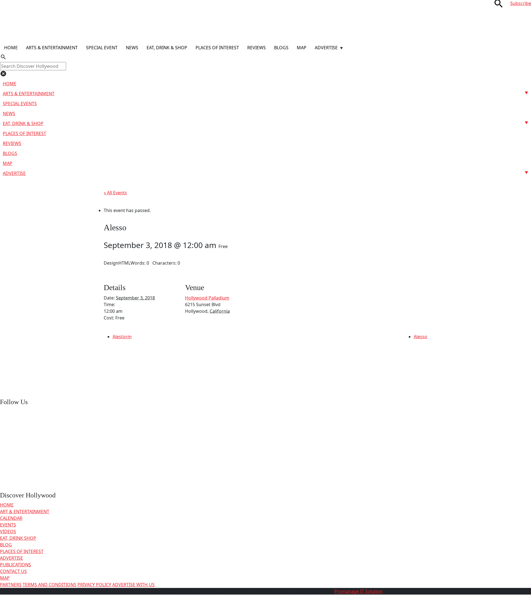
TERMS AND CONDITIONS (49, 585)
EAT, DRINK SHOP (18, 538)
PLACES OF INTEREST (21, 551)
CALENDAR (11, 518)
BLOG (6, 545)
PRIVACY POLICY (94, 585)
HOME (7, 505)
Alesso (420, 337)
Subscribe (520, 3)
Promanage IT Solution (358, 591)
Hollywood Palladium (207, 298)
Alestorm (122, 337)
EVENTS (8, 525)
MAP (5, 578)
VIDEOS (8, 531)
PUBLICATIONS (15, 565)
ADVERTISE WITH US (133, 585)
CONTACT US (13, 571)
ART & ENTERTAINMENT (24, 511)
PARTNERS (11, 585)
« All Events (115, 193)
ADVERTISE (11, 558)
